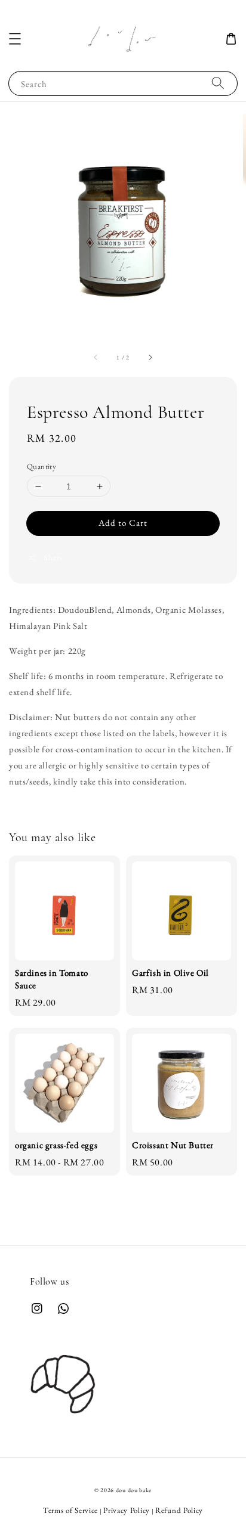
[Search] (218, 83)
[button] (15, 39)
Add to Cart (123, 522)
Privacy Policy (126, 1510)
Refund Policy (179, 1510)
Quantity (41, 466)
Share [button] (53, 557)
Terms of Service (70, 1510)
